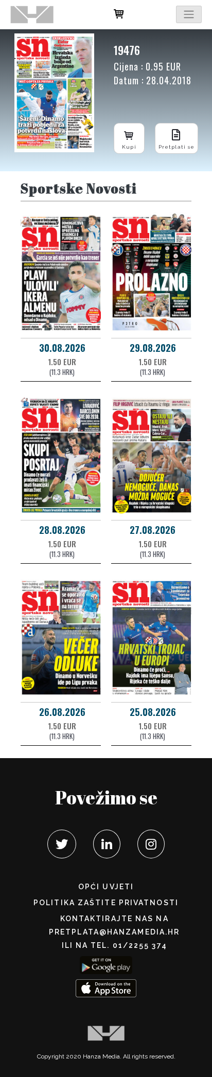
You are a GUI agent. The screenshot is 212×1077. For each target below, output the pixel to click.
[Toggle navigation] (189, 14)
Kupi (129, 147)
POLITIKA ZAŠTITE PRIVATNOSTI (106, 903)
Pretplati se (176, 147)
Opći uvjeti (106, 887)
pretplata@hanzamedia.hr (114, 932)
